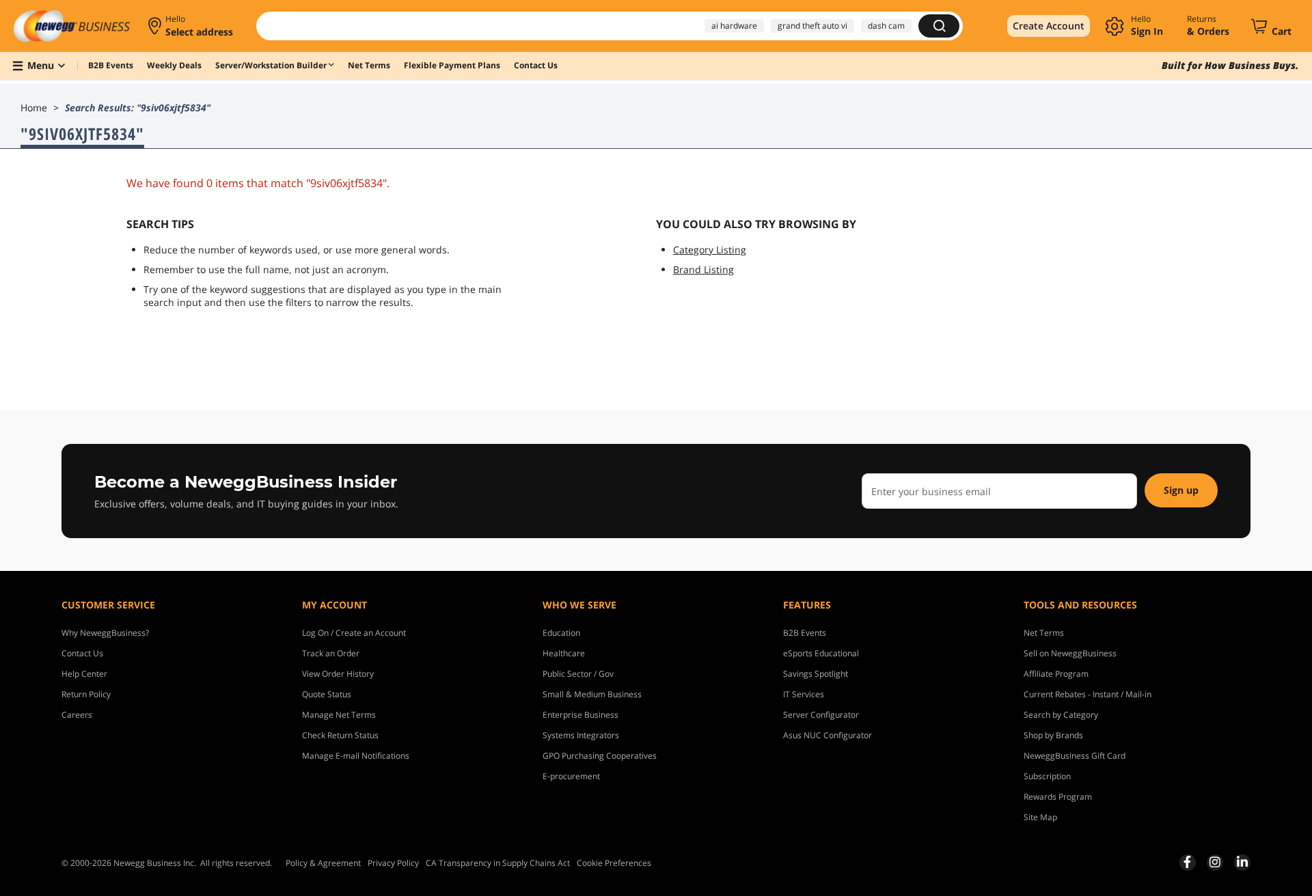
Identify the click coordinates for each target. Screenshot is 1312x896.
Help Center (84, 674)
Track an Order (330, 653)
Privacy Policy (393, 863)
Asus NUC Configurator (827, 735)
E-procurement (571, 776)
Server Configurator (821, 714)
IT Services (803, 694)
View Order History (338, 674)
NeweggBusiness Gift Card (1074, 755)
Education (561, 633)
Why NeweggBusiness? (105, 633)
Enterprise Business (580, 714)
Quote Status (326, 694)
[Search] (938, 26)
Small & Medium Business (592, 694)
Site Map (1040, 817)
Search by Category (1061, 714)
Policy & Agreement (323, 863)
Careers (77, 714)
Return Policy (86, 694)
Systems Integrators (581, 735)
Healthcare (564, 653)
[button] (192, 26)
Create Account (1048, 25)
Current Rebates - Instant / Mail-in (1087, 694)
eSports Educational (821, 653)
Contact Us (82, 653)
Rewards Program (1058, 796)
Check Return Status (340, 735)
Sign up (1181, 490)
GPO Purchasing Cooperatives (600, 755)
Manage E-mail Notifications (355, 755)
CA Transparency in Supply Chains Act (498, 863)
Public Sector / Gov (578, 674)
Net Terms (1044, 633)
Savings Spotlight (815, 674)
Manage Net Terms (339, 714)
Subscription (1047, 776)
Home (33, 107)
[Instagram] (1215, 862)
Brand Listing (703, 269)
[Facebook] (1187, 862)
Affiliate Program (1056, 674)
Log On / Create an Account (354, 633)
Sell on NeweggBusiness (1070, 653)
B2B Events (804, 633)
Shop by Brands (1053, 735)
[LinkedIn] (1242, 862)
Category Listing (709, 249)
